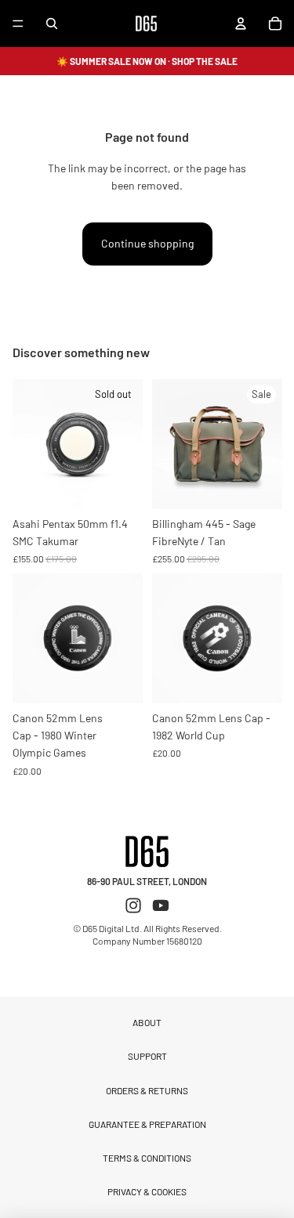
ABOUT (147, 1022)
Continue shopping (147, 243)
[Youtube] (160, 905)
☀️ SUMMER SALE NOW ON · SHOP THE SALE (147, 61)
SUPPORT (147, 1055)
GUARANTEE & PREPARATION (147, 1124)
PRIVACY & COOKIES (147, 1191)
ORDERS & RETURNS (147, 1090)
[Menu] (18, 23)
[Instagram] (133, 905)
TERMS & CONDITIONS (147, 1157)
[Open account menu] (240, 23)
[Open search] (51, 23)
